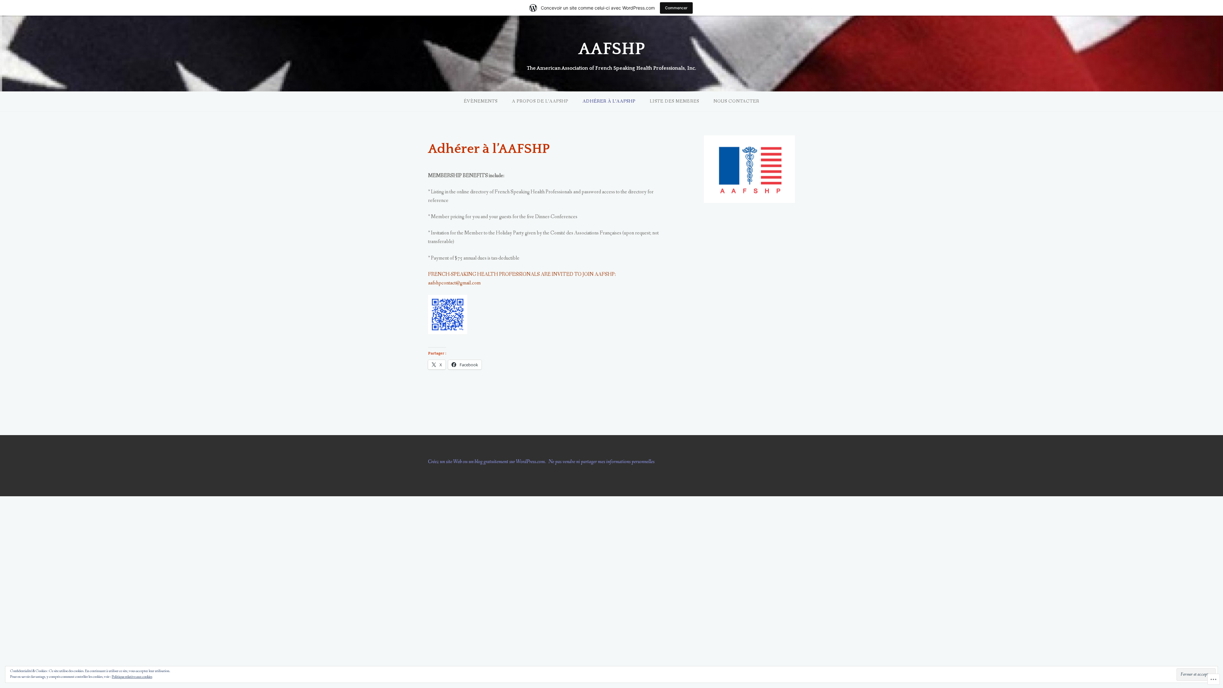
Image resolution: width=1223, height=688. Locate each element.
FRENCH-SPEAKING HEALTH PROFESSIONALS (484, 274)
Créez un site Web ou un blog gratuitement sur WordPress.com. (487, 461)
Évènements (480, 101)
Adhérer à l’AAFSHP (609, 101)
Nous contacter (736, 101)
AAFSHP (611, 49)
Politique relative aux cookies (132, 676)
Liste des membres (674, 101)
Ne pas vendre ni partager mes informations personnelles (601, 461)
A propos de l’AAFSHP (540, 101)
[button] (749, 169)
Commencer (676, 7)
